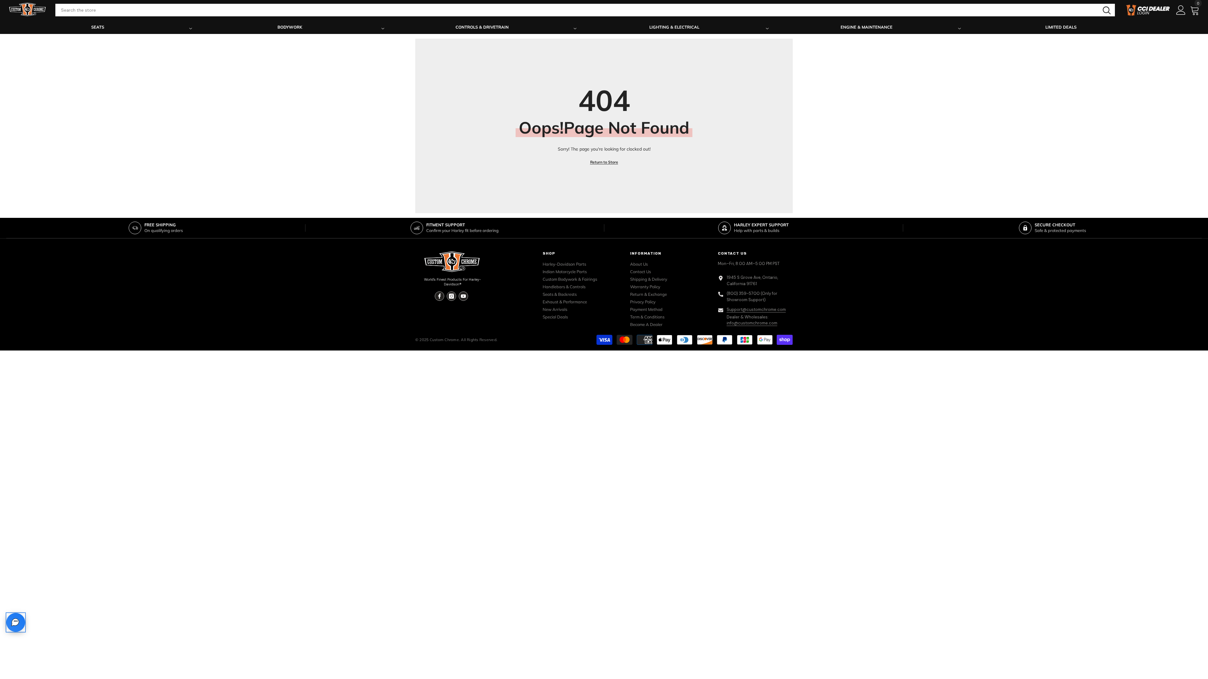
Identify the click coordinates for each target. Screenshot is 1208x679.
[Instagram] (451, 296)
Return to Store (604, 162)
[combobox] (577, 10)
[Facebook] (439, 296)
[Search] (585, 10)
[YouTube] (463, 296)
